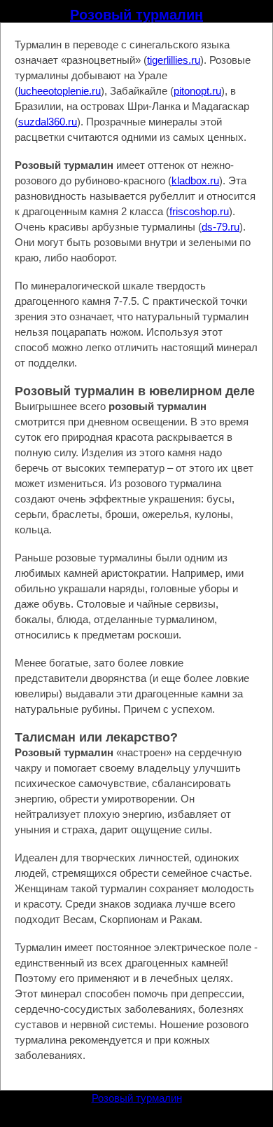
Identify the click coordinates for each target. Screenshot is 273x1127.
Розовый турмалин (136, 14)
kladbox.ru (195, 180)
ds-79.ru (220, 227)
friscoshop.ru (199, 211)
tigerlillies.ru (173, 60)
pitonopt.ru (197, 91)
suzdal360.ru (47, 122)
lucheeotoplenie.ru (59, 91)
